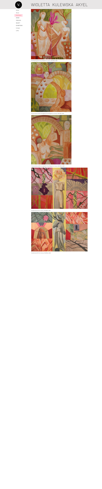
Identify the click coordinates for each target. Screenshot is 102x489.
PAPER (17, 18)
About (17, 13)
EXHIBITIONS (19, 25)
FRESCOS (18, 20)
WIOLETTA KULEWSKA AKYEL (59, 4)
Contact (18, 28)
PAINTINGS (18, 15)
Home (17, 10)
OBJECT (18, 23)
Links (17, 30)
